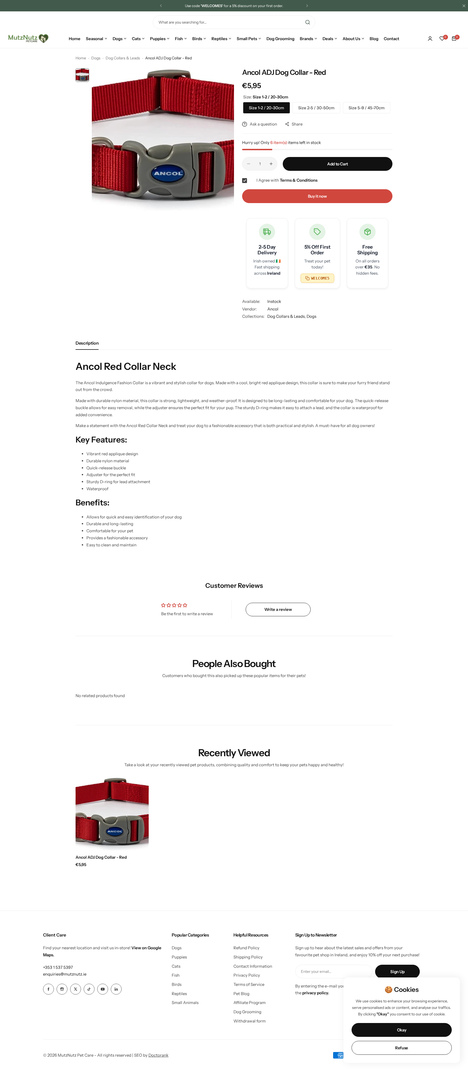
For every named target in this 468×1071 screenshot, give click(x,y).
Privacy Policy (246, 975)
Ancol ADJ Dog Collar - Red (101, 857)
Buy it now (317, 196)
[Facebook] (48, 989)
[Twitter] (75, 989)
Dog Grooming (247, 1011)
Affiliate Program (249, 1002)
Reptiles (179, 993)
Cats (176, 966)
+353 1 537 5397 (58, 967)
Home (81, 58)
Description (87, 343)
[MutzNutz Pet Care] (28, 38)
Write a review (278, 609)
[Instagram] (62, 989)
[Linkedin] (116, 989)
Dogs (95, 58)
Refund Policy (246, 947)
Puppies (179, 957)
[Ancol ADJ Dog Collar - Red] (112, 814)
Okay (402, 1029)
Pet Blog (241, 993)
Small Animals (185, 1002)
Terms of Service (248, 984)
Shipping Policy (248, 957)
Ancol (272, 309)
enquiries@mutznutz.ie (64, 974)
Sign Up (397, 971)
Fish (176, 975)
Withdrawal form (249, 1021)
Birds (176, 984)
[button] (161, 6)
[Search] (308, 22)
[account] (430, 38)
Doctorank (158, 1055)
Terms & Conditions (298, 180)
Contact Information (252, 966)
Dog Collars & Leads (123, 58)
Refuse (401, 1047)
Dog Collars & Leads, (287, 316)
